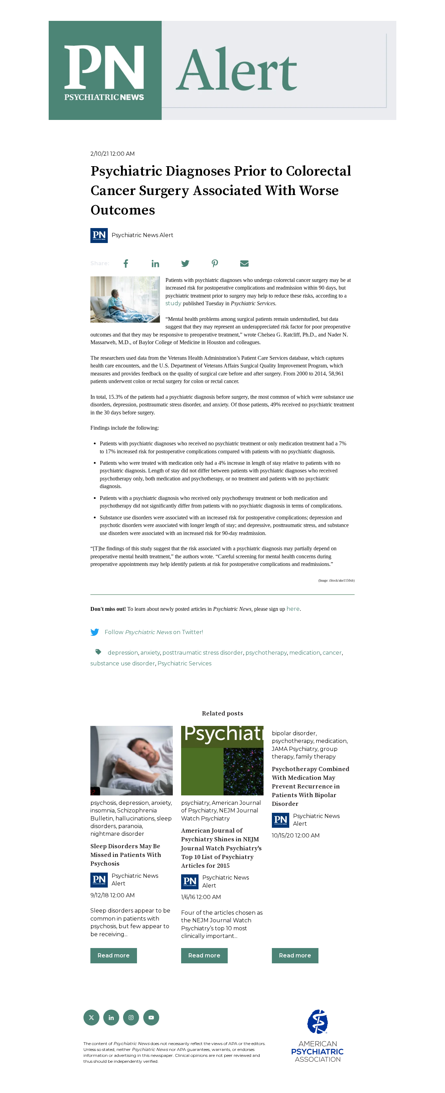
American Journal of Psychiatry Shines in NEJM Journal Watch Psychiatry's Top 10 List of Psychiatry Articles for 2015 (221, 848)
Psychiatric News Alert (142, 235)
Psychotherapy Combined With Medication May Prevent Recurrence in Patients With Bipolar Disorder (310, 786)
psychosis (103, 803)
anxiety (150, 652)
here (293, 609)
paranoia (130, 826)
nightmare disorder (117, 834)
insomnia (102, 810)
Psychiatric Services (184, 663)
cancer (332, 652)
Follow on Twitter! (154, 632)
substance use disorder (122, 663)
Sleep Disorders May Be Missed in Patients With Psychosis (125, 855)
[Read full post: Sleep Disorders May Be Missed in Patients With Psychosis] (131, 760)
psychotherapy (266, 652)
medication (304, 652)
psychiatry (195, 803)
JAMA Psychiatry (294, 749)
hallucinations (134, 818)
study (173, 303)
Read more (114, 955)
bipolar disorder (294, 733)
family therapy (316, 756)
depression (123, 652)
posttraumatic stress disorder (202, 652)
